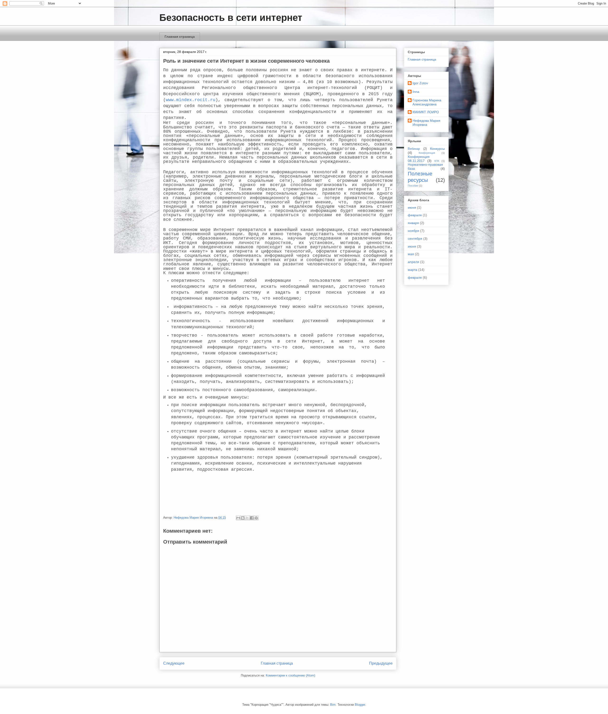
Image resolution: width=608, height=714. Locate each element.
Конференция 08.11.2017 (419, 159)
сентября (415, 238)
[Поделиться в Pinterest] (256, 518)
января (413, 223)
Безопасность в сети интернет (230, 17)
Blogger (360, 704)
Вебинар (414, 148)
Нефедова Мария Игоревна (426, 123)
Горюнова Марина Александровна (427, 102)
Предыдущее (381, 663)
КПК (436, 161)
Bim (333, 704)
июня (412, 207)
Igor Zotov (420, 83)
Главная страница (180, 36)
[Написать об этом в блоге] (242, 518)
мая (411, 254)
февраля (415, 215)
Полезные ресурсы (420, 177)
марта (412, 270)
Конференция (427, 152)
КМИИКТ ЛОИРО (426, 112)
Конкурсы (437, 148)
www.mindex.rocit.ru (190, 100)
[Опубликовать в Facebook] (251, 518)
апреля (413, 262)
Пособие (413, 185)
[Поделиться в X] (247, 518)
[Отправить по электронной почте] (238, 518)
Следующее (174, 663)
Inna (416, 92)
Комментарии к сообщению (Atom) (290, 675)
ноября (413, 231)
